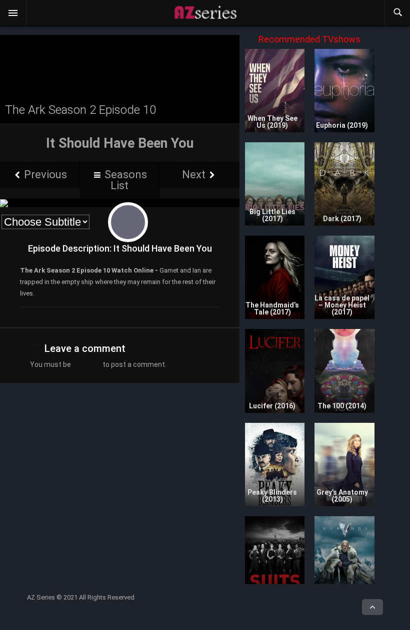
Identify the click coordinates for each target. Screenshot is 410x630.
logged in (86, 364)
